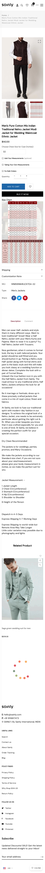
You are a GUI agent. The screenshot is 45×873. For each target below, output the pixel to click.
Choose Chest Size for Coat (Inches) (17, 146)
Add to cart (13, 187)
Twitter (8, 808)
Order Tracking (8, 752)
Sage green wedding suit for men (16, 628)
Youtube (8, 824)
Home (4, 15)
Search (5, 737)
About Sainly (7, 747)
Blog (3, 758)
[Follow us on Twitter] (19, 298)
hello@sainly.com (12, 714)
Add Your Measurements (17, 158)
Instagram (9, 813)
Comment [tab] (28, 321)
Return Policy (7, 793)
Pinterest (9, 829)
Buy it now (23, 194)
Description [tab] (16, 321)
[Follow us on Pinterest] (25, 298)
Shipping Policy (8, 778)
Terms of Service (9, 783)
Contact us (6, 742)
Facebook (9, 818)
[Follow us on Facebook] (13, 298)
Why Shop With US (10, 788)
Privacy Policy (8, 772)
